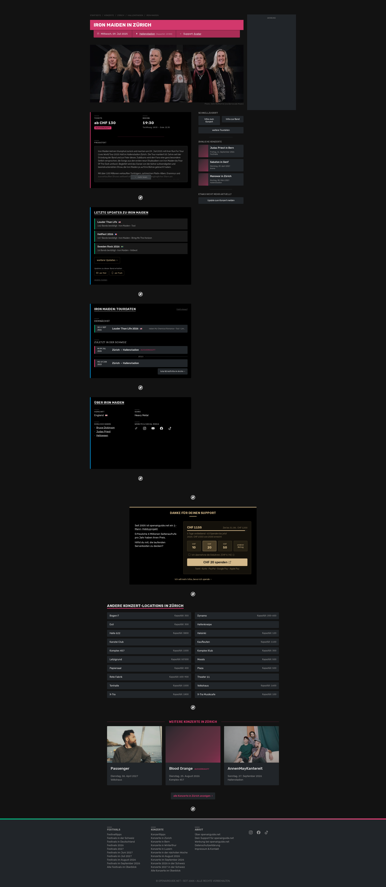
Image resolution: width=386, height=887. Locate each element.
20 (209, 546)
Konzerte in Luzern (161, 848)
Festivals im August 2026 (121, 859)
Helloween (102, 435)
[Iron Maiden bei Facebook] (160, 428)
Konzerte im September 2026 (167, 859)
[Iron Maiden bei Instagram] (143, 428)
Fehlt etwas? (182, 309)
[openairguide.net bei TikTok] (267, 832)
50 (225, 546)
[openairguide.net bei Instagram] (251, 832)
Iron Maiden (152, 15)
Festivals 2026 (115, 845)
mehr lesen (142, 177)
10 (194, 546)
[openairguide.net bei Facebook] (259, 832)
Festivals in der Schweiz (120, 838)
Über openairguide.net (207, 834)
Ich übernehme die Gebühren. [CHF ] (212, 555)
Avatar (197, 33)
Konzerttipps (158, 834)
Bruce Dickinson (105, 428)
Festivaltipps (114, 834)
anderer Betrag (240, 546)
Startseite (95, 15)
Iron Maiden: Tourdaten (115, 309)
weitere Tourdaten (221, 130)
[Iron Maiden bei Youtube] (151, 428)
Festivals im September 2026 (123, 863)
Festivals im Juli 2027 (119, 856)
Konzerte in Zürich (161, 838)
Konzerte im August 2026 (165, 856)
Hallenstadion (135, 15)
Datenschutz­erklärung (207, 845)
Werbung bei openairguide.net (212, 841)
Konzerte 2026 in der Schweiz (168, 863)
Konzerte (109, 15)
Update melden (100, 280)
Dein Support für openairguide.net (214, 838)
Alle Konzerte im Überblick (165, 870)
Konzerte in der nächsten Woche (169, 852)
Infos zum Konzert (209, 120)
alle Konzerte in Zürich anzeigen (191, 795)
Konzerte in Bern (160, 841)
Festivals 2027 (115, 848)
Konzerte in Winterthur (163, 845)
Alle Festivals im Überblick (121, 867)
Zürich (120, 15)
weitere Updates (106, 260)
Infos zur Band (233, 119)
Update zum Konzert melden (220, 200)
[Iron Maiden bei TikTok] (168, 428)
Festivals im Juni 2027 (120, 852)
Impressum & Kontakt (207, 848)
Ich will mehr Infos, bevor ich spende (192, 579)
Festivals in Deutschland (121, 841)
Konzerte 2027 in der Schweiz (168, 867)
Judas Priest (103, 431)
